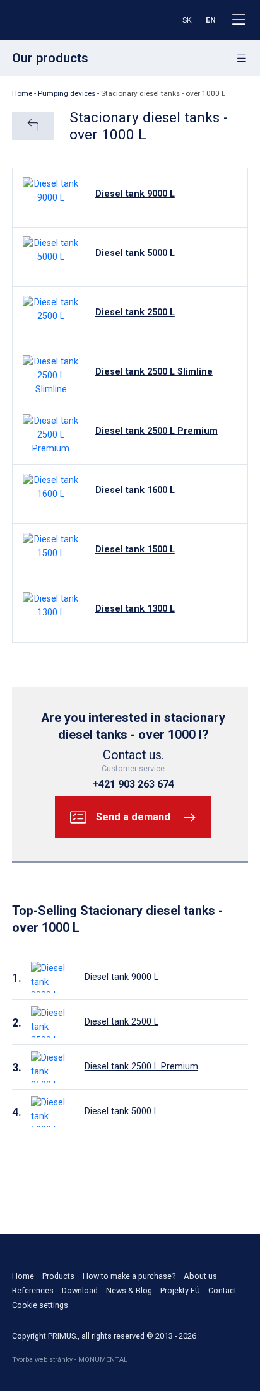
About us (200, 1276)
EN (211, 20)
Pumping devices (66, 93)
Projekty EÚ (180, 1290)
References (33, 1290)
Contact (222, 1290)
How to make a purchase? (129, 1276)
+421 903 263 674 (133, 784)
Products (58, 1276)
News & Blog (129, 1290)
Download (80, 1290)
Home (22, 93)
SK (187, 20)
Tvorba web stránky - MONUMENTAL (69, 1360)
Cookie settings (40, 1305)
